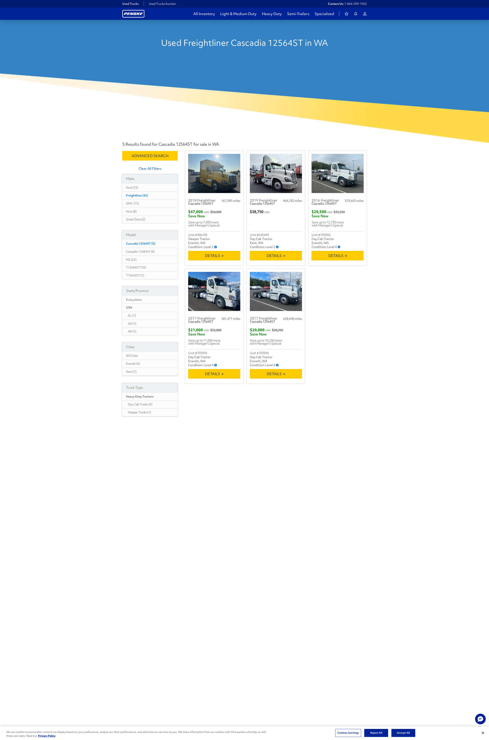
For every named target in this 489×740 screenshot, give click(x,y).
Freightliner (137, 195)
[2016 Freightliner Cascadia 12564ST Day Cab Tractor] (338, 173)
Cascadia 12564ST (140, 244)
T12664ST (136, 267)
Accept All (403, 732)
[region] (244, 733)
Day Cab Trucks (140, 404)
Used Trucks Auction (162, 4)
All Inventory (204, 13)
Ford (132, 188)
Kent (131, 372)
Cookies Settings (348, 732)
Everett (133, 364)
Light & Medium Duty (238, 13)
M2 (131, 260)
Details (212, 255)
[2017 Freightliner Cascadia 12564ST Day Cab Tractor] (214, 291)
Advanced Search (150, 155)
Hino (131, 211)
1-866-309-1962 (355, 4)
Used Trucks (130, 4)
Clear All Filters (150, 168)
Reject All (376, 732)
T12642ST (135, 275)
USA (129, 307)
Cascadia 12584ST (140, 252)
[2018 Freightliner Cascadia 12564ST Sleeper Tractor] (214, 173)
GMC (132, 203)
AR (132, 331)
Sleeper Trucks (139, 412)
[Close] (483, 733)
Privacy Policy (47, 736)
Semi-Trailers (298, 13)
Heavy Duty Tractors (140, 396)
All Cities (132, 356)
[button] (480, 719)
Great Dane (135, 219)
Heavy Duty (272, 13)
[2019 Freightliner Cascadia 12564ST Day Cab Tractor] (276, 173)
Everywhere (134, 300)
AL (132, 315)
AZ (132, 324)
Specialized (324, 13)
